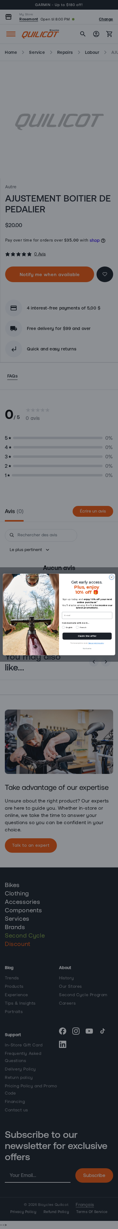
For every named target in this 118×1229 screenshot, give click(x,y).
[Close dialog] (111, 577)
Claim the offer (87, 636)
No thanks (87, 649)
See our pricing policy (96, 643)
